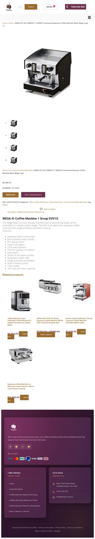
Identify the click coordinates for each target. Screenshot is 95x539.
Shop (11, 23)
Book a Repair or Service (19, 511)
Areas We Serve (15, 489)
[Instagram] (16, 446)
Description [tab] (12, 212)
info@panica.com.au (65, 497)
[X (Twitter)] (22, 446)
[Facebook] (10, 446)
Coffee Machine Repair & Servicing (23, 495)
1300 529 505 (76, 7)
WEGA (4, 205)
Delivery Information (46, 528)
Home (4, 23)
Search (31, 7)
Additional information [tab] (25, 212)
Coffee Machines (55, 202)
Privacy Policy (60, 528)
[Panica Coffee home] (13, 426)
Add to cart (10, 195)
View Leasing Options (33, 195)
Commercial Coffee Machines (20, 170)
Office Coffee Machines (38, 202)
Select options (46, 335)
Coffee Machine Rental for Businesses (24, 506)
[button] (89, 17)
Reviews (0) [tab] (39, 212)
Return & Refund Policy (44, 531)
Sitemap (57, 531)
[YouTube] (28, 446)
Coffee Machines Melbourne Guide (23, 500)
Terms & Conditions (74, 528)
